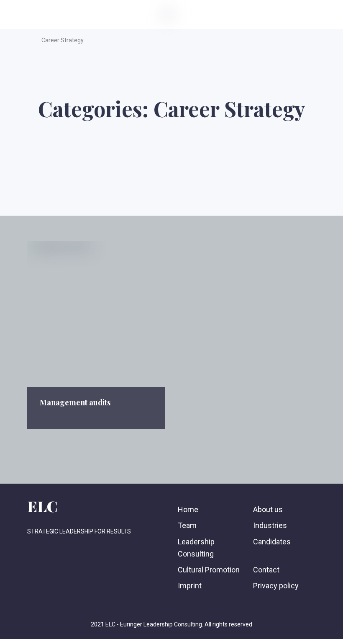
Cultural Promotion (209, 569)
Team (187, 525)
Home (188, 509)
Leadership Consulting (196, 547)
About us (268, 509)
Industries (270, 525)
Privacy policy (276, 585)
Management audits (75, 402)
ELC (42, 506)
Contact (266, 569)
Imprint (190, 585)
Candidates (272, 541)
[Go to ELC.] (29, 40)
